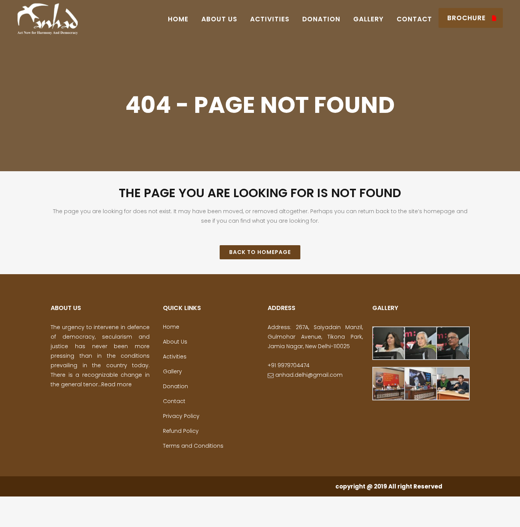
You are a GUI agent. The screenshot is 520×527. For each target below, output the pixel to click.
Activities (175, 356)
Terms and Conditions (193, 446)
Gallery (172, 371)
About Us (175, 341)
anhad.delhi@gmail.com (308, 375)
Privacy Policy (181, 416)
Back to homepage (260, 252)
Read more (116, 384)
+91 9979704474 (288, 365)
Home (171, 327)
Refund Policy (181, 431)
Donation (175, 386)
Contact (174, 401)
